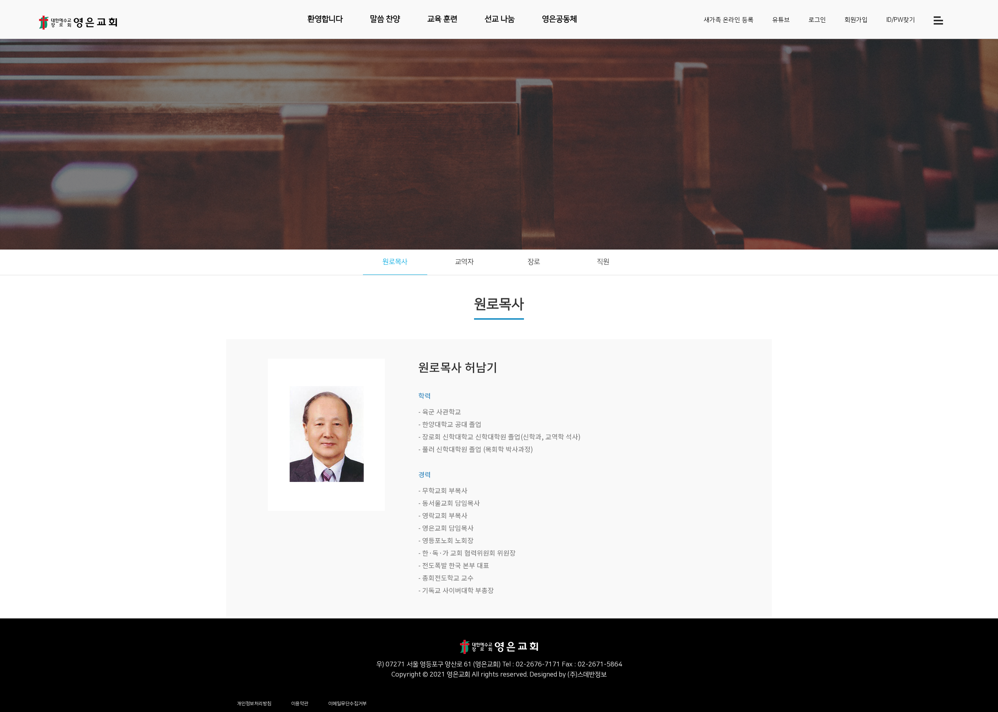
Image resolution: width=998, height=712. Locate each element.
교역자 (464, 262)
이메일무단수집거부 (347, 703)
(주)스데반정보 (587, 674)
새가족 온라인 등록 (729, 19)
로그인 (817, 19)
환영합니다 (325, 19)
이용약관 (299, 703)
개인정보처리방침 (254, 703)
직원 (603, 262)
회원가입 (856, 19)
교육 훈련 (442, 19)
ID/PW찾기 (901, 19)
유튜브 (781, 19)
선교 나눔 (500, 19)
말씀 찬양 (385, 19)
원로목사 (394, 262)
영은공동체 (559, 19)
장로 (533, 262)
